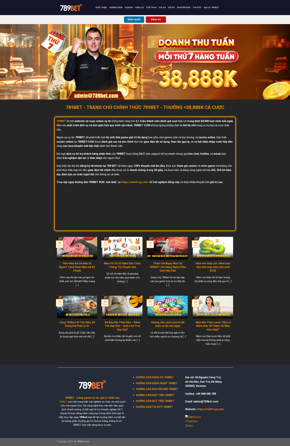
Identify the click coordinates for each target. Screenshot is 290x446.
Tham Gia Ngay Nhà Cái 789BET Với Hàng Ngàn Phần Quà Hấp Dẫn (167, 267)
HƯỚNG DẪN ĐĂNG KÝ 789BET (155, 377)
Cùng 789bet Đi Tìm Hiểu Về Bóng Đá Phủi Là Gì (77, 324)
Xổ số (171, 7)
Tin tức (197, 7)
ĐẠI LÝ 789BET (211, 7)
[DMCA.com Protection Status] (195, 421)
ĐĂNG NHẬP (134, 19)
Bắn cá (139, 7)
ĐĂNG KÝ (156, 19)
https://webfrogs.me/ (135, 182)
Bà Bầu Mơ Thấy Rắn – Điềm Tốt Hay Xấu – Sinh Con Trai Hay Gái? (122, 326)
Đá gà (162, 7)
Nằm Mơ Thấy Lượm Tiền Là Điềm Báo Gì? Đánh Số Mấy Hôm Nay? (213, 326)
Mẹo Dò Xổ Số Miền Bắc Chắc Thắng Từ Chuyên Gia (122, 265)
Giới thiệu (101, 7)
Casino (129, 7)
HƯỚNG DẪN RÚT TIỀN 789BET (155, 401)
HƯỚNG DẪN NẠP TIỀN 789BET (155, 395)
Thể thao (151, 7)
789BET (63, 401)
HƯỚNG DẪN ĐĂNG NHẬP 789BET (157, 383)
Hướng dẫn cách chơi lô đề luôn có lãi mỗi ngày (167, 324)
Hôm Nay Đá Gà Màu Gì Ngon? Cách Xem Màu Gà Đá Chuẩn (77, 267)
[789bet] (73, 7)
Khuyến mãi (184, 7)
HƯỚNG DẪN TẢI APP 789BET (154, 406)
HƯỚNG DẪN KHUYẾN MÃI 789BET (157, 389)
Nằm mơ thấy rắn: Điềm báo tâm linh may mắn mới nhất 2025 (213, 267)
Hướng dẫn (115, 7)
